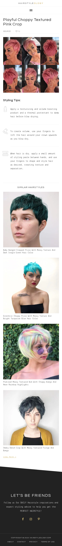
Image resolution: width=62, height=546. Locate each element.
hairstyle (31, 3)
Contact (21, 542)
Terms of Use (48, 542)
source (7, 31)
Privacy (33, 542)
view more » (9, 457)
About (10, 542)
